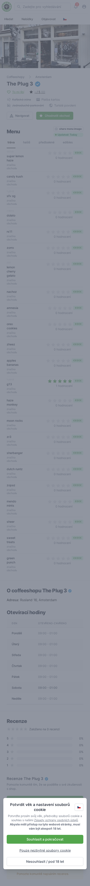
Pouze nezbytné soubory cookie (45, 850)
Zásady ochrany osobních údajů (56, 820)
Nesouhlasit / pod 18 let (45, 861)
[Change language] (79, 807)
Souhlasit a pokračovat (45, 839)
